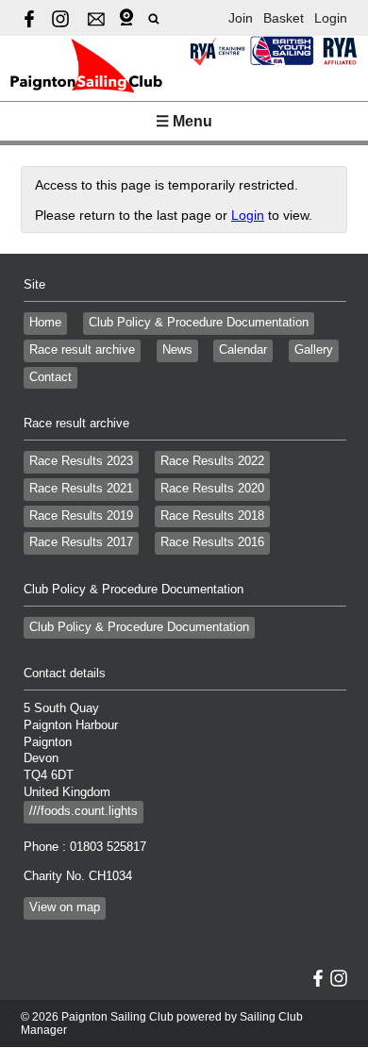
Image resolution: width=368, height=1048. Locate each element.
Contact (50, 377)
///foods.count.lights (83, 811)
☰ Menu (184, 121)
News (177, 350)
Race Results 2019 (81, 516)
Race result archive (82, 350)
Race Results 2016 (212, 542)
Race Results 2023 (81, 461)
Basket (283, 17)
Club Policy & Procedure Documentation (199, 322)
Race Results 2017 (81, 542)
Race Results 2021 (81, 488)
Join (240, 17)
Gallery (313, 350)
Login (330, 17)
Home (45, 322)
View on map (64, 907)
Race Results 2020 (212, 488)
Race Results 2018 (212, 516)
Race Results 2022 (212, 461)
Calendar (243, 350)
